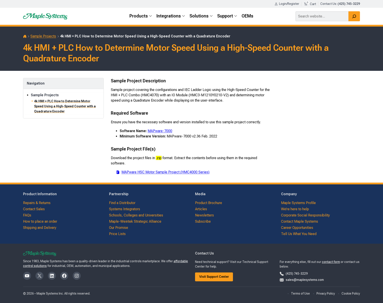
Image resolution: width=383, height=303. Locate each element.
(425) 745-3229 (297, 273)
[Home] (25, 36)
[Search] (354, 16)
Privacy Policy (326, 293)
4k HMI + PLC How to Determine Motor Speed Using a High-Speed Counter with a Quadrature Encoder (65, 106)
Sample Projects (43, 36)
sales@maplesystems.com (305, 280)
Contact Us (328, 4)
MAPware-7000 (160, 131)
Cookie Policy (351, 293)
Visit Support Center (214, 276)
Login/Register (289, 4)
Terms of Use (300, 293)
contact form (331, 262)
